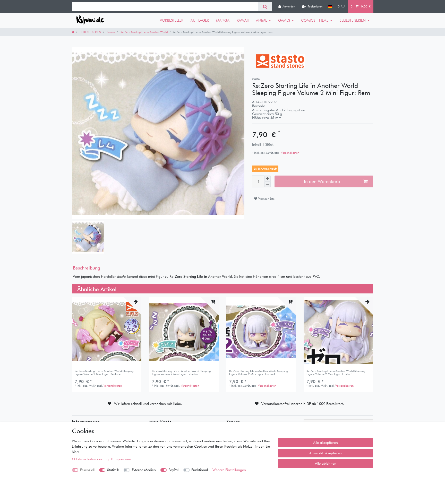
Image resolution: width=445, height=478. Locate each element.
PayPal (173, 470)
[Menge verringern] (267, 185)
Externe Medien (144, 470)
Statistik (113, 470)
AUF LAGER (200, 20)
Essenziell (87, 470)
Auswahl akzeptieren (325, 453)
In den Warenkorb (322, 181)
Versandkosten (289, 152)
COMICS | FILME (314, 20)
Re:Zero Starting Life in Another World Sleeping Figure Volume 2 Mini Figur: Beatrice (104, 372)
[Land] (330, 6)
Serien (110, 32)
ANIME (261, 20)
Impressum (122, 459)
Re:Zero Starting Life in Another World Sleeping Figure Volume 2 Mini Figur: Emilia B (335, 372)
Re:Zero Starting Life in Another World (144, 32)
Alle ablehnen (325, 463)
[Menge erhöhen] (267, 179)
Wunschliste (266, 199)
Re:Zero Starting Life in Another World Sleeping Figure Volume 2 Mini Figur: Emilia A (258, 372)
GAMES (284, 20)
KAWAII (243, 20)
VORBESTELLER (171, 20)
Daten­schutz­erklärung (92, 459)
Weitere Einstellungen (229, 470)
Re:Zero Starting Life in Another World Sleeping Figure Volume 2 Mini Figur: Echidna (181, 372)
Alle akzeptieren (325, 442)
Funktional (199, 470)
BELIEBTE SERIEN (352, 20)
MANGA (222, 20)
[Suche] (264, 6)
